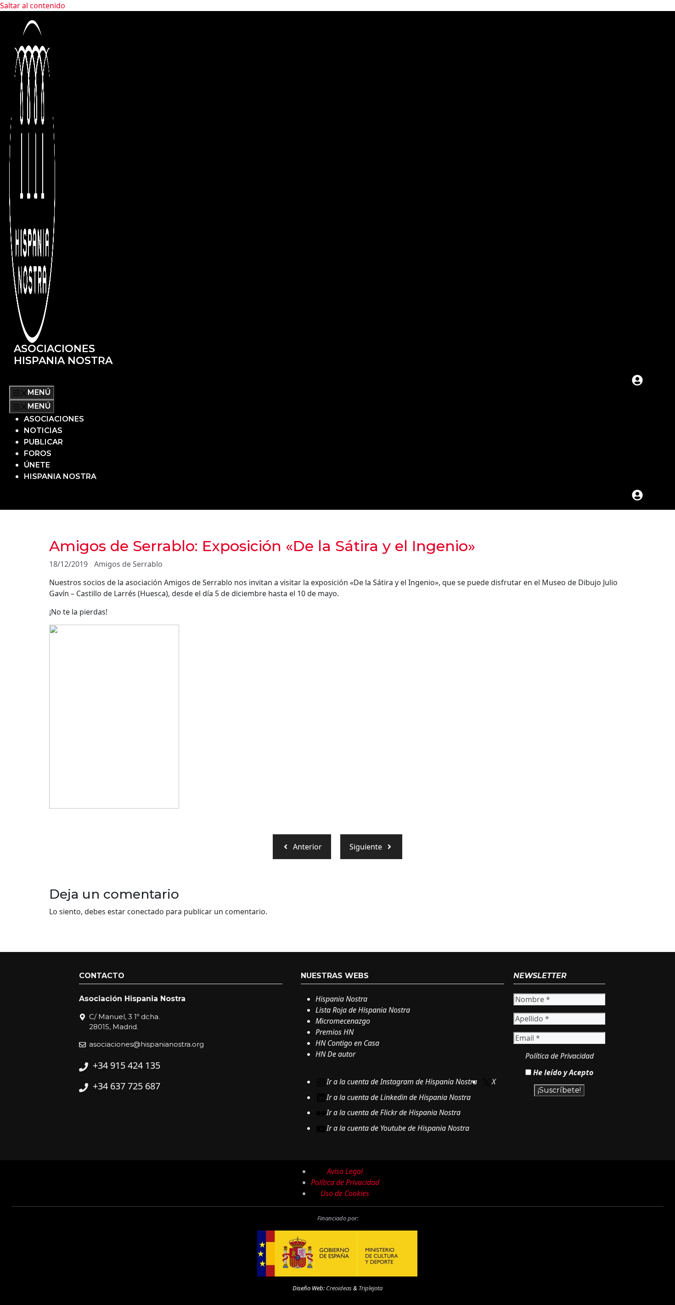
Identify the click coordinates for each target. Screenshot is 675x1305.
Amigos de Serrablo (128, 564)
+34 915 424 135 (126, 1065)
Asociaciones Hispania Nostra (63, 354)
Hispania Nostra (60, 476)
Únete (37, 465)
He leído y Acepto (562, 1072)
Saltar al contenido (32, 5)
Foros (37, 453)
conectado (145, 911)
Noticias (43, 430)
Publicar (43, 442)
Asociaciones (54, 419)
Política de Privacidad (559, 1056)
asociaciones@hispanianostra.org (146, 1044)
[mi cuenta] (637, 380)
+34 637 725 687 (126, 1086)
